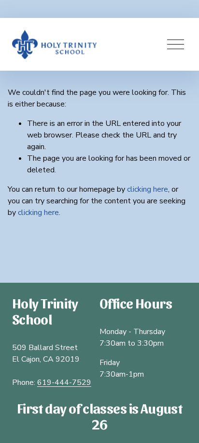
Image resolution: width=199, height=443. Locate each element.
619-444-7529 (64, 382)
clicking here (147, 189)
